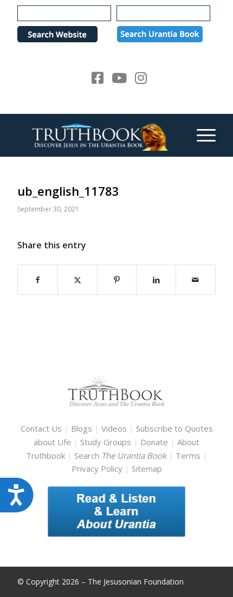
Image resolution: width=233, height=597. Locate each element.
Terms (188, 455)
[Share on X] (77, 280)
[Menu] (201, 135)
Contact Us (41, 428)
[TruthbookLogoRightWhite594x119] (96, 135)
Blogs (81, 428)
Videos (114, 428)
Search (121, 455)
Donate (154, 441)
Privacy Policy (97, 468)
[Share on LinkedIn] (156, 280)
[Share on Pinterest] (117, 280)
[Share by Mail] (195, 280)
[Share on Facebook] (37, 280)
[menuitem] (201, 135)
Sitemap (147, 468)
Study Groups (106, 441)
